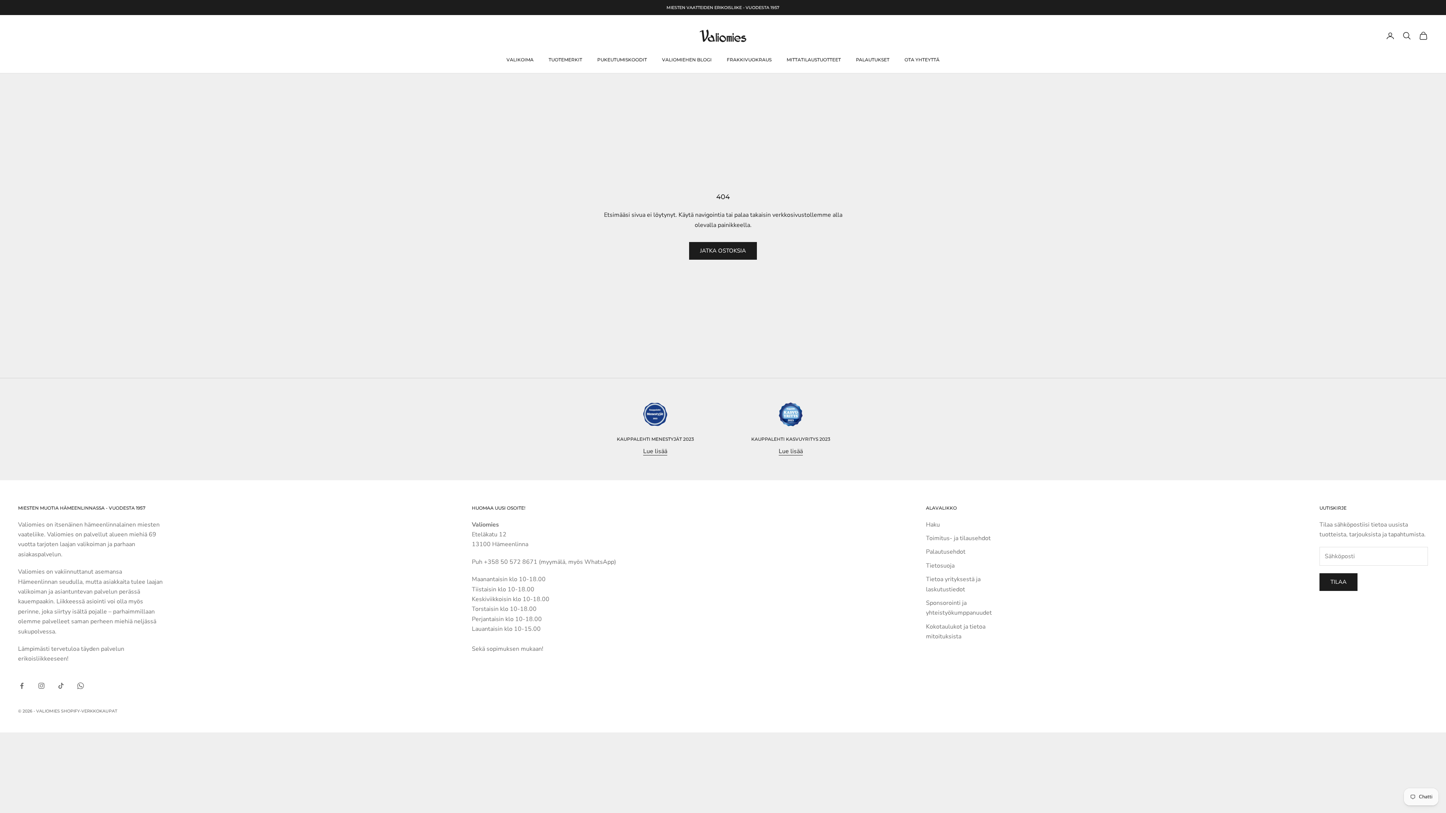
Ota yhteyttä (922, 59)
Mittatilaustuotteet (814, 59)
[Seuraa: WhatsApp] (80, 686)
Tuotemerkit (565, 59)
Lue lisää (655, 451)
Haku (933, 525)
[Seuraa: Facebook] (22, 686)
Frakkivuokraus (749, 59)
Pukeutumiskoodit (622, 59)
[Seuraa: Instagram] (41, 686)
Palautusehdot (946, 552)
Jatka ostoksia (723, 250)
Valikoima (520, 59)
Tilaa (1338, 582)
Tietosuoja (940, 566)
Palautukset (872, 59)
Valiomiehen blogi (687, 59)
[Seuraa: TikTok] (61, 686)
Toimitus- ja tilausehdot (958, 538)
